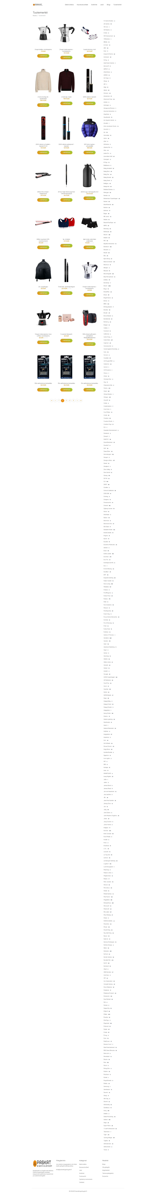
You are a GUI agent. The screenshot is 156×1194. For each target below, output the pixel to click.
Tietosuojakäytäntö (108, 1173)
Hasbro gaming (109, 719)
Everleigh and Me (109, 562)
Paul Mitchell (108, 999)
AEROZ (106, 69)
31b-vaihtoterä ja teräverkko (66, 383)
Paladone (107, 990)
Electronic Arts (109, 523)
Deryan (106, 457)
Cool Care (107, 409)
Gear (106, 644)
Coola (106, 415)
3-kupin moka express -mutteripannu (90, 287)
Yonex (106, 1149)
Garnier (107, 641)
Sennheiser (108, 1089)
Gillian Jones (108, 662)
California (107, 334)
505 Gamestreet (109, 36)
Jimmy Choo (108, 803)
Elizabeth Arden (109, 529)
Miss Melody (108, 915)
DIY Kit (106, 478)
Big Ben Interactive (110, 243)
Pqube (106, 1029)
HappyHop (107, 710)
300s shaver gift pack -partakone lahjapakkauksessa (89, 335)
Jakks (106, 782)
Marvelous (108, 888)
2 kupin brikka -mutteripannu (43, 49)
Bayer (106, 213)
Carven (106, 355)
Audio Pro (107, 153)
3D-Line (106, 27)
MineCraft (107, 909)
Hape (106, 698)
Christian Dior (108, 379)
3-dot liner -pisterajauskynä (66, 287)
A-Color (107, 45)
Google (107, 674)
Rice (106, 1062)
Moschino (107, 924)
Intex (106, 770)
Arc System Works (110, 120)
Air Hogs (107, 78)
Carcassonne (108, 346)
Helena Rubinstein (110, 728)
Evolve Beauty (109, 569)
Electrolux (107, 520)
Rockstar (107, 1074)
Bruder (107, 313)
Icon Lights (107, 758)
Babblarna (107, 165)
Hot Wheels (108, 743)
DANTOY (107, 439)
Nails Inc (107, 939)
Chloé (106, 376)
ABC (106, 48)
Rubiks (107, 1083)
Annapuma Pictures (110, 108)
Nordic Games (109, 957)
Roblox (107, 1071)
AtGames (107, 144)
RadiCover (108, 1041)
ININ (105, 764)
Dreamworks (108, 502)
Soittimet (94, 5)
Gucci (106, 686)
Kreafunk (107, 845)
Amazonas (108, 96)
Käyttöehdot (106, 1170)
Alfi (105, 84)
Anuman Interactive (110, 111)
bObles (107, 280)
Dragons (107, 499)
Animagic (107, 105)
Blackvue (107, 264)
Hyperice (107, 755)
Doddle (106, 487)
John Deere (108, 812)
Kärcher (107, 830)
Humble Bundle (109, 752)
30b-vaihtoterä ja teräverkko (43, 383)
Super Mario (108, 1125)
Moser (107, 927)
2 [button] (62, 400)
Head (106, 725)
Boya (106, 289)
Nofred (107, 954)
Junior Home (108, 824)
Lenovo (107, 857)
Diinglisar (107, 466)
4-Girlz (106, 33)
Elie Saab (107, 526)
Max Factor (108, 897)
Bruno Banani (108, 316)
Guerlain (107, 689)
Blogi (108, 5)
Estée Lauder (109, 553)
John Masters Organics (111, 815)
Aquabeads (108, 117)
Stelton (107, 1119)
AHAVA (107, 75)
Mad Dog (107, 870)
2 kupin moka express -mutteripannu (66, 50)
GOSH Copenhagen (110, 677)
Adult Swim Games (110, 63)
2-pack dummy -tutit (89, 49)
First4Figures (108, 593)
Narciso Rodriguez (110, 942)
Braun (106, 295)
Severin (107, 1092)
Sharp (106, 1095)
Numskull (107, 966)
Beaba (106, 219)
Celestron (107, 364)
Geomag (107, 656)
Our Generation (109, 981)
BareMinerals (108, 204)
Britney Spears (109, 307)
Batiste (107, 207)
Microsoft (107, 906)
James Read (108, 788)
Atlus (106, 150)
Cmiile (106, 403)
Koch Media (108, 836)
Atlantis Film (108, 147)
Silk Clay (107, 1098)
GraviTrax (107, 683)
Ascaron (107, 129)
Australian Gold (109, 156)
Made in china (108, 873)
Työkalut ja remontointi (85, 1179)
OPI (106, 978)
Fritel (106, 626)
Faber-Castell (108, 581)
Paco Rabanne (109, 987)
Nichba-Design (109, 945)
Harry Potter (108, 713)
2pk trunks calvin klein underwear (89, 240)
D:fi (105, 427)
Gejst (106, 650)
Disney (107, 475)
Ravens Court (108, 1044)
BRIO (106, 304)
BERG (106, 225)
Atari (106, 141)
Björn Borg (108, 258)
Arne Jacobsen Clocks (111, 126)
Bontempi (107, 283)
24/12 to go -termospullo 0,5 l (89, 192)
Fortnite (107, 620)
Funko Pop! (108, 629)
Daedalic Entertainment (111, 430)
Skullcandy (108, 1104)
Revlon (107, 1059)
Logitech (107, 863)
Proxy (106, 1035)
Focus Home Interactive (111, 617)
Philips (107, 1014)
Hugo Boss (108, 749)
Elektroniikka (69, 5)
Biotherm (107, 246)
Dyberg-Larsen (109, 508)
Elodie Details (108, 532)
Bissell (106, 252)
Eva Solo (107, 556)
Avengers (107, 159)
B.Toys (106, 162)
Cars (106, 352)
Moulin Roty (108, 930)
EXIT (106, 575)
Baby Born (108, 171)
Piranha (107, 1017)
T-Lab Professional (110, 1128)
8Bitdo (106, 42)
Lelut (102, 5)
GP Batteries (108, 680)
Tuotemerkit (117, 5)
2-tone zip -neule (66, 97)
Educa (106, 511)
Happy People (108, 707)
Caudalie (107, 358)
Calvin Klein (108, 340)
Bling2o (107, 267)
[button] (51, 400)
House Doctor (109, 746)
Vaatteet (81, 1182)
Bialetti (107, 237)
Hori (106, 740)
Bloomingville (109, 273)
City (106, 382)
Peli (105, 1002)
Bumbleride (108, 319)
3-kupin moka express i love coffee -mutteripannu (43, 335)
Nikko (106, 948)
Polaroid (107, 1026)
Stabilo (106, 1113)
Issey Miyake (108, 776)
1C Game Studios (109, 21)
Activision (107, 57)
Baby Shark (108, 180)
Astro (106, 138)
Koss (106, 842)
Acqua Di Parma (109, 54)
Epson (106, 538)
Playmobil (108, 1023)
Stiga (106, 1122)
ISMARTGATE (108, 773)
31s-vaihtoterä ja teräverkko (89, 383)
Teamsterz (107, 1131)
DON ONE (107, 493)
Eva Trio (107, 559)
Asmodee (107, 135)
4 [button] (69, 400)
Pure (106, 1038)
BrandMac (108, 292)
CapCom (107, 343)
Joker (106, 818)
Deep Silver (108, 451)
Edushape (107, 514)
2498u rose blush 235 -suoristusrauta (43, 240)
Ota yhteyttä (105, 1167)
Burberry (107, 322)
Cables (106, 328)
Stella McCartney (109, 1116)
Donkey (107, 496)
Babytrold (107, 186)
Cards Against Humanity (111, 349)
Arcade (106, 123)
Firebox (106, 590)
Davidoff (107, 445)
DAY (106, 448)
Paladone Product (110, 993)
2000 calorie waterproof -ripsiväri (66, 145)
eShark (106, 547)
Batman (107, 210)
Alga (106, 87)
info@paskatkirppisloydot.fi (64, 1169)
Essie (106, 550)
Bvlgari (107, 325)
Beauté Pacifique (109, 222)
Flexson (107, 608)
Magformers (108, 876)
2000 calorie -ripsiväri (89, 97)
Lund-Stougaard (109, 866)
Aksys (106, 81)
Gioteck (107, 665)
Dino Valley (108, 469)
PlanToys (107, 1020)
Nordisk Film (108, 960)
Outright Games (109, 984)
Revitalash (107, 1056)
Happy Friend (108, 704)
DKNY (106, 484)
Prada (106, 1032)
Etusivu (35, 15)
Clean (106, 391)
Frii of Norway (109, 623)
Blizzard (107, 270)
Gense (106, 653)
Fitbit (106, 602)
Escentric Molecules (110, 544)
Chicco (106, 373)
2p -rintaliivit (66, 239)
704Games (107, 39)
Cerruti (106, 367)
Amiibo (106, 102)
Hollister (107, 731)
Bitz (106, 255)
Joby (106, 809)
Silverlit (107, 1101)
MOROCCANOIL (109, 921)
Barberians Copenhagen (112, 198)
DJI (106, 481)
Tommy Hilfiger (109, 1137)
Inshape (107, 767)
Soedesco (107, 1107)
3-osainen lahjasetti (66, 334)
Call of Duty (108, 337)
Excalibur (107, 572)
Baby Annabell (109, 168)
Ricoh (106, 1065)
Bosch (107, 286)
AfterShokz (108, 72)
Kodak (106, 839)
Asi (106, 132)
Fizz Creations (109, 605)
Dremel (107, 505)
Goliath (106, 671)
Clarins (107, 388)
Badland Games (109, 189)
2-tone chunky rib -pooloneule (43, 97)
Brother (107, 310)
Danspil (106, 436)
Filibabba (107, 587)
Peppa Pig (108, 1008)
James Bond (108, 785)
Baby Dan (107, 174)
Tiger (106, 1134)
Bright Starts (108, 298)
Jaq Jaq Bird (108, 794)
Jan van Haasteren (110, 791)
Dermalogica (109, 454)
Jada (106, 779)
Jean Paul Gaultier (110, 800)
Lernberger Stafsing (110, 860)
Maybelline (108, 900)
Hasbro (107, 716)
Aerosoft (107, 66)
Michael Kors (109, 903)
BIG (106, 240)
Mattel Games (109, 894)
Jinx (106, 806)
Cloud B (107, 400)
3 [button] (66, 400)
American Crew (109, 99)
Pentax (106, 1005)
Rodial (106, 1077)
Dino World (108, 472)
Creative (107, 418)
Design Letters (109, 460)
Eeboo (107, 517)
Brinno (106, 301)
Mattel (106, 891)
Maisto (106, 879)
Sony (106, 1110)
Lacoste (107, 851)
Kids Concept (108, 833)
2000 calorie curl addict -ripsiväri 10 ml (43, 145)
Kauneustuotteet (82, 5)
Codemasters (108, 406)
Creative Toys (108, 424)
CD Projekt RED (109, 361)
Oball (106, 969)
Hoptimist (107, 737)
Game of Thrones (109, 635)
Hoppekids (108, 734)
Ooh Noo (107, 975)
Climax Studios (108, 394)
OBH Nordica (108, 972)
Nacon (106, 936)
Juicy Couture (108, 821)
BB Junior (107, 216)
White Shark (108, 1146)
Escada (107, 541)
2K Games (108, 24)
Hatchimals (108, 722)
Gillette (107, 659)
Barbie (107, 201)
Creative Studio (109, 421)
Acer (106, 51)
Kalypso (107, 827)
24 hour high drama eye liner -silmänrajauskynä (66, 192)
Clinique (107, 397)
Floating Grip (108, 611)
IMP (105, 761)
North (106, 963)
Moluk (106, 918)
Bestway (107, 228)
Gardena (107, 638)
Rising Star (107, 1068)
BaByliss (107, 183)
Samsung (107, 1086)
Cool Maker (108, 412)
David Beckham (109, 442)
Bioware (107, 249)
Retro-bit (107, 1053)
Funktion (107, 632)
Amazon (107, 93)
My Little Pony (109, 933)
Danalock (107, 433)
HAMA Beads (108, 695)
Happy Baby (108, 701)
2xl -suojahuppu (43, 287)
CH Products (108, 370)
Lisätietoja (43, 56)
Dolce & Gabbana (110, 490)
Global (106, 668)
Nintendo (107, 951)
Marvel (107, 885)
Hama (106, 692)
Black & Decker (109, 261)
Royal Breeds (108, 1080)
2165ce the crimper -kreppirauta (43, 192)
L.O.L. (106, 848)
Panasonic (108, 996)
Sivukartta (105, 1176)
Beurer (107, 234)
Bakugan (107, 192)
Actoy (106, 60)
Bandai (107, 195)
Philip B (107, 1011)
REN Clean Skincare (110, 1050)
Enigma (107, 535)
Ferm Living (108, 584)
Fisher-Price (108, 596)
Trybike (107, 1140)
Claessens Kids (109, 385)
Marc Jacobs (108, 882)
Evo (105, 566)
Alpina (106, 90)
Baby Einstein (108, 177)
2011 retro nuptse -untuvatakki (89, 145)
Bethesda (107, 231)
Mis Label (107, 912)
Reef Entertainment (110, 1047)
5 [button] (73, 400)
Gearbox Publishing (110, 647)
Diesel (106, 463)
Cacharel (107, 331)
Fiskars (107, 599)
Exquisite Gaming (109, 578)
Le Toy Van (108, 854)
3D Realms (107, 30)
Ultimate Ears (108, 1143)
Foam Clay (107, 614)
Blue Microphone (109, 277)
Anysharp (107, 114)
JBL (106, 797)
